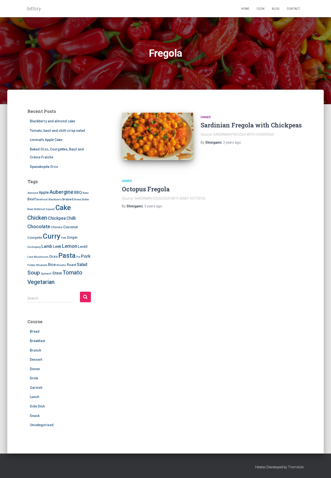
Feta (63, 237)
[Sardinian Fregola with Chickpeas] (157, 136)
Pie (78, 257)
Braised (67, 199)
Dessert (36, 359)
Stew (57, 273)
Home (245, 8)
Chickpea (57, 218)
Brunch (35, 350)
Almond (32, 193)
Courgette (34, 237)
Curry (51, 236)
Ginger (72, 237)
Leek (57, 246)
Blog (275, 8)
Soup (33, 272)
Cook (261, 8)
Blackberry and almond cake (52, 121)
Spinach (46, 273)
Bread (77, 199)
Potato (31, 265)
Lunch (34, 397)
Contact (293, 8)
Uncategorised (42, 425)
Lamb (46, 246)
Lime (30, 257)
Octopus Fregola (146, 189)
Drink (34, 378)
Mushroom (41, 257)
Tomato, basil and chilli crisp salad (57, 131)
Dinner (35, 369)
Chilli (71, 218)
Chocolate (38, 226)
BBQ (78, 192)
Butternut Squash (44, 209)
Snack (34, 416)
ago (232, 142)
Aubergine (61, 192)
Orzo (53, 256)
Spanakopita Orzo (44, 167)
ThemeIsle (296, 467)
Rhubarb (41, 265)
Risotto (61, 265)
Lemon (69, 246)
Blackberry (55, 199)
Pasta (67, 255)
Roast (71, 265)
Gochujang (34, 247)
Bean (86, 193)
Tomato (72, 272)
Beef (31, 199)
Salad (82, 264)
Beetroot (42, 199)
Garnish (36, 388)
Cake (63, 208)
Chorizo (57, 227)
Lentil (82, 246)
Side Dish (37, 406)
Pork (86, 256)
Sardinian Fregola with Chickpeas (251, 125)
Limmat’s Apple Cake (46, 140)
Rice (52, 264)
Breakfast (37, 341)
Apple (44, 192)
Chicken (37, 217)
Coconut (70, 227)
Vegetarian (41, 282)
